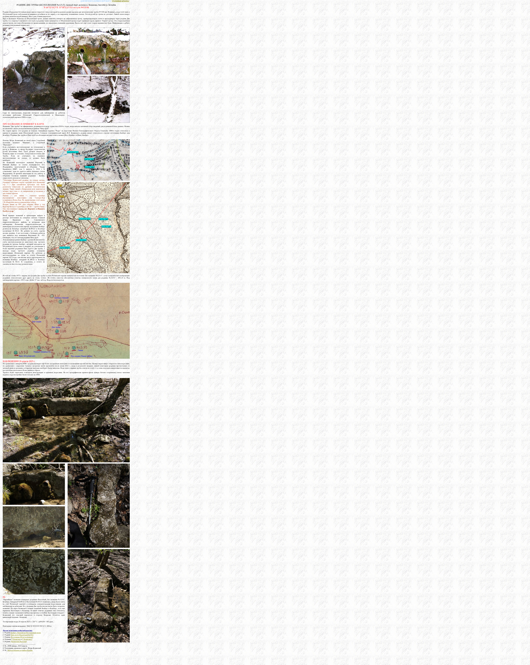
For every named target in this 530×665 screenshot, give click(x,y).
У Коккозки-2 (27, 639)
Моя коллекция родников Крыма (20, 650)
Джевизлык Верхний (19, 641)
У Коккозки (16, 639)
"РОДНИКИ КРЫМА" (120, 1)
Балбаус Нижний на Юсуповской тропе (26, 633)
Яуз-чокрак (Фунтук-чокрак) (22, 637)
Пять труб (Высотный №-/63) (22, 635)
